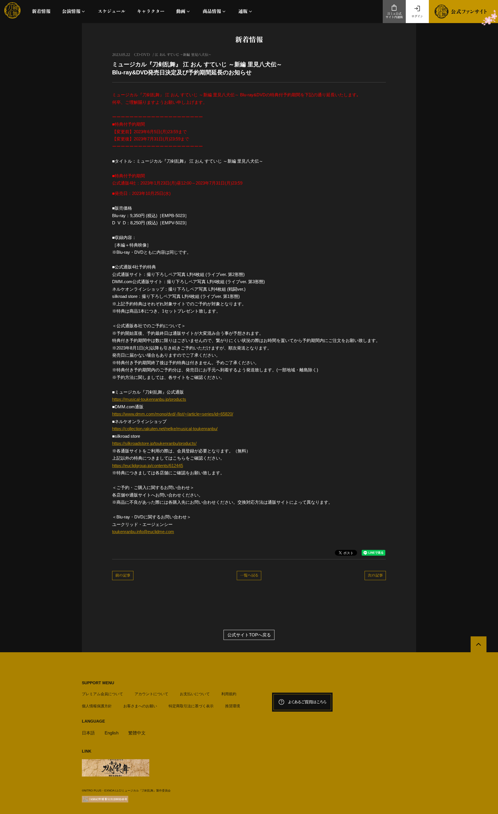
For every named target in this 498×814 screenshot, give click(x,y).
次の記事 (375, 575)
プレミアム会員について (102, 694)
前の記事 (122, 575)
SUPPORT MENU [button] (98, 682)
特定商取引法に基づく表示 (191, 706)
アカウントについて (151, 694)
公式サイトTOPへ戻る (249, 634)
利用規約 (228, 694)
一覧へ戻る (249, 575)
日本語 (88, 732)
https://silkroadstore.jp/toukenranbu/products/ (154, 443)
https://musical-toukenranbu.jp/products (149, 399)
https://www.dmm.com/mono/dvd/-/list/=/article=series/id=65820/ (172, 413)
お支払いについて (195, 694)
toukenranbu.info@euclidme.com (143, 531)
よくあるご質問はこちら (307, 702)
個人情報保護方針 (97, 706)
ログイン (417, 16)
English (111, 732)
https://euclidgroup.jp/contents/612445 (147, 465)
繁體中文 (137, 732)
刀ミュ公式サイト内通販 (394, 15)
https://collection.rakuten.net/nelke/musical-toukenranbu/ (165, 428)
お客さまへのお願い (140, 706)
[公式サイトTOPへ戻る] (478, 644)
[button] (74, 11)
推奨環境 (232, 706)
